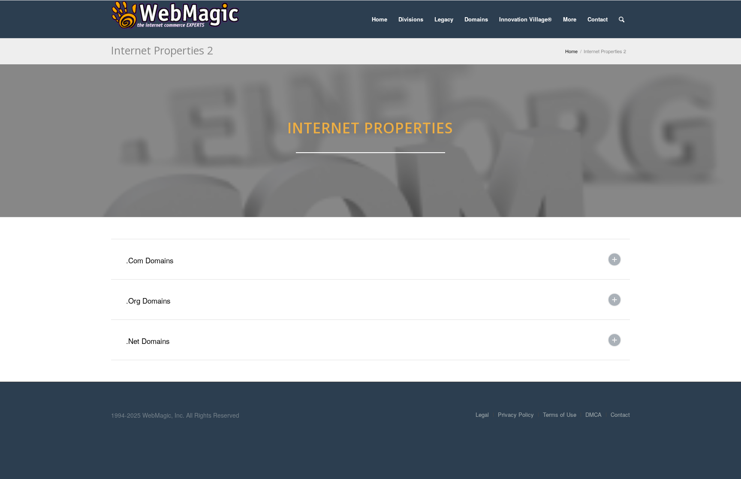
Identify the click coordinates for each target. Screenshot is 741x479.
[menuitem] (379, 19)
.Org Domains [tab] (148, 300)
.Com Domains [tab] (150, 260)
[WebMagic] (175, 19)
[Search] (621, 19)
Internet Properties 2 (162, 50)
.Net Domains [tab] (148, 340)
